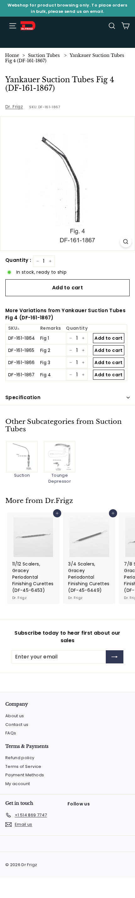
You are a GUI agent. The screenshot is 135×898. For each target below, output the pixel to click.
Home (12, 55)
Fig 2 (45, 350)
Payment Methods (24, 775)
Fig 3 (45, 362)
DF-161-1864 (21, 338)
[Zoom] (126, 241)
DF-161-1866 (21, 362)
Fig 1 (44, 338)
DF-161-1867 (21, 375)
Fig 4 (45, 375)
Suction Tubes (44, 55)
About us (14, 716)
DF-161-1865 (21, 350)
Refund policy (20, 758)
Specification (22, 397)
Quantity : (18, 260)
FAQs (10, 733)
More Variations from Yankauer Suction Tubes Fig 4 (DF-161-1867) (65, 314)
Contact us (17, 725)
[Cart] (125, 26)
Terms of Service (23, 766)
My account (17, 784)
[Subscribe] (114, 656)
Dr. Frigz (14, 107)
